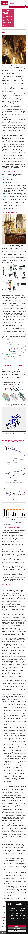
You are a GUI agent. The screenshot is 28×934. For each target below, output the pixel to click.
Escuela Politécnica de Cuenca (18, 7)
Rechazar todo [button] (16, 928)
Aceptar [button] (17, 926)
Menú (23, 5)
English (24, 3)
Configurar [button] (16, 930)
